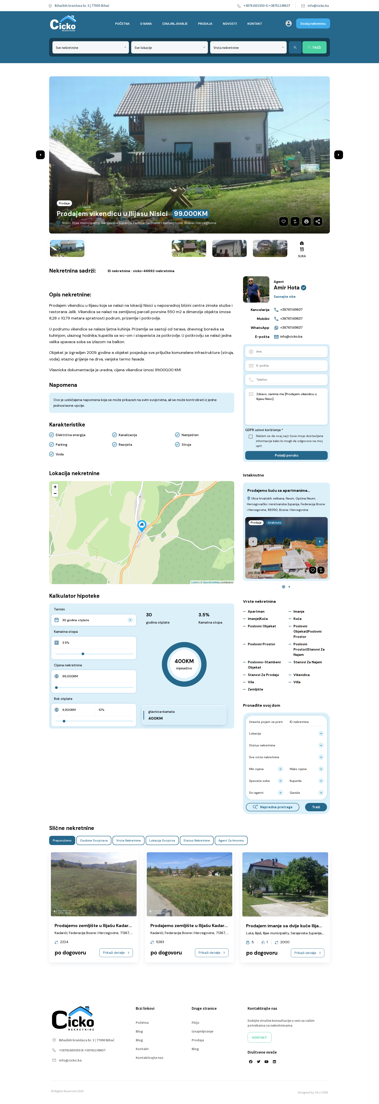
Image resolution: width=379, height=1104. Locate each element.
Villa (296, 682)
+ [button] (55, 487)
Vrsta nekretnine (128, 840)
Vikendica (301, 675)
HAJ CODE (321, 1092)
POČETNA (122, 23)
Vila (251, 682)
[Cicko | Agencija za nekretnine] (63, 23)
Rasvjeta (125, 444)
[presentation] (252, 541)
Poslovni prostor (261, 644)
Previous (40, 154)
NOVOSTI (230, 23)
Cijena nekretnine (68, 665)
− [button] (55, 493)
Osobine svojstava (94, 840)
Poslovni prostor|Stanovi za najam (309, 649)
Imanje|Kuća (258, 619)
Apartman (256, 611)
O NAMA (146, 23)
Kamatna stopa (66, 632)
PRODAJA (205, 23)
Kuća (297, 619)
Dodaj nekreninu (313, 23)
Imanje (298, 611)
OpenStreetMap (211, 582)
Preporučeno (62, 840)
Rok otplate (63, 699)
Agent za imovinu (231, 840)
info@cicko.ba (318, 5)
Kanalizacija (128, 435)
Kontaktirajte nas (149, 1057)
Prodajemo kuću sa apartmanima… (278, 490)
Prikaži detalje (114, 952)
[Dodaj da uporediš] (295, 221)
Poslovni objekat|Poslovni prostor (307, 631)
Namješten (190, 435)
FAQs (195, 1022)
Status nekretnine (197, 840)
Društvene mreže (262, 1052)
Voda (60, 454)
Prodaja (64, 203)
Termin (59, 609)
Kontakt (142, 1049)
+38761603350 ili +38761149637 (266, 5)
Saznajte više (285, 296)
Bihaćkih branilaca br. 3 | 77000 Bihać (82, 5)
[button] (283, 586)
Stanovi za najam (307, 662)
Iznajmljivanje (202, 1031)
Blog (139, 1031)
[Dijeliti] (317, 221)
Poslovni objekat (262, 626)
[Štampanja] (306, 221)
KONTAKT (254, 23)
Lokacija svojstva (162, 840)
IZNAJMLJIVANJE (175, 23)
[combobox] (90, 47)
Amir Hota (287, 287)
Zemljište (255, 689)
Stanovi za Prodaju (263, 675)
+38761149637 (291, 309)
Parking (61, 444)
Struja (186, 444)
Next (338, 154)
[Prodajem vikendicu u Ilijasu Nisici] (142, 526)
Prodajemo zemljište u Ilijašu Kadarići (94, 925)
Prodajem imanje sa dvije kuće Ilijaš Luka (289, 926)
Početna (142, 1022)
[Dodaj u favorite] (283, 221)
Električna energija (70, 435)
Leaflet (194, 582)
